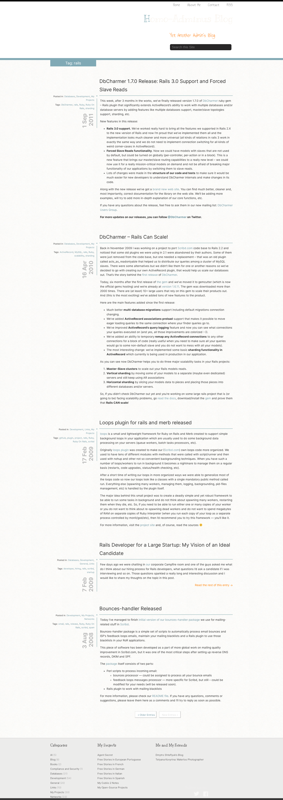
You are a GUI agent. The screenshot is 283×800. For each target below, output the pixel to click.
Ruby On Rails (80, 441)
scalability (79, 255)
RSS (230, 5)
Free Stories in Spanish (111, 778)
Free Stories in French (110, 764)
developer (69, 568)
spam (91, 627)
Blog (53, 759)
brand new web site (166, 189)
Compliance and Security (64, 768)
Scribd (124, 624)
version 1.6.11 (170, 286)
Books (53, 764)
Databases (69, 96)
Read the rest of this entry (214, 585)
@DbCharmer (177, 217)
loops (103, 433)
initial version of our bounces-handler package (169, 619)
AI (51, 754)
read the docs (167, 398)
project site (147, 525)
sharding (89, 108)
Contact (213, 5)
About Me (194, 5)
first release (150, 274)
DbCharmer (67, 104)
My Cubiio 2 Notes (108, 782)
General (84, 563)
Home (176, 5)
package (111, 663)
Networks (89, 619)
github (62, 438)
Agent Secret (105, 754)
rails (76, 104)
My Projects (88, 615)
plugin (70, 438)
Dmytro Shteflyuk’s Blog (169, 754)
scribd (91, 441)
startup (90, 572)
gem (208, 398)
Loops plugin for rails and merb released (145, 422)
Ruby (81, 104)
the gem (162, 282)
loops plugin (121, 450)
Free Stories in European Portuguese (119, 759)
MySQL (78, 252)
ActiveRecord (66, 252)
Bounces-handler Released (130, 608)
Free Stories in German (110, 768)
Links (87, 429)
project (78, 438)
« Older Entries (146, 714)
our (148, 564)
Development (83, 96)
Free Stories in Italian (109, 773)
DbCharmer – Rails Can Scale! (133, 237)
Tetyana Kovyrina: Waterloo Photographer (180, 759)
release (74, 624)
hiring (78, 568)
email (61, 624)
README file (160, 696)
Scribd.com (185, 248)
